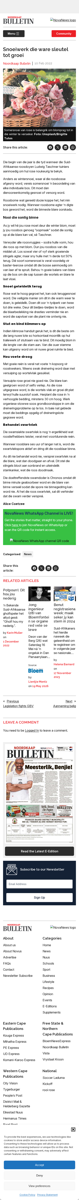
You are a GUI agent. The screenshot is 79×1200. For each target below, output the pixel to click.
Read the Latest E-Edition (39, 851)
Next (69, 701)
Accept (39, 1165)
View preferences (39, 1186)
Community (63, 33)
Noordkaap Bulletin (16, 63)
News (28, 554)
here (15, 525)
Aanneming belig (64, 706)
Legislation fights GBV (18, 706)
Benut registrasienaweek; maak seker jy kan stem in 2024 (64, 613)
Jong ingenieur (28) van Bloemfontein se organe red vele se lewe (38, 617)
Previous (13, 701)
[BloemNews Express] (35, 671)
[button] (73, 1129)
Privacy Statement (47, 1194)
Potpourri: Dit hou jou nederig (14, 594)
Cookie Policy (27, 1194)
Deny (39, 1175)
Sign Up (39, 897)
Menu (9, 33)
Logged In (32, 730)
